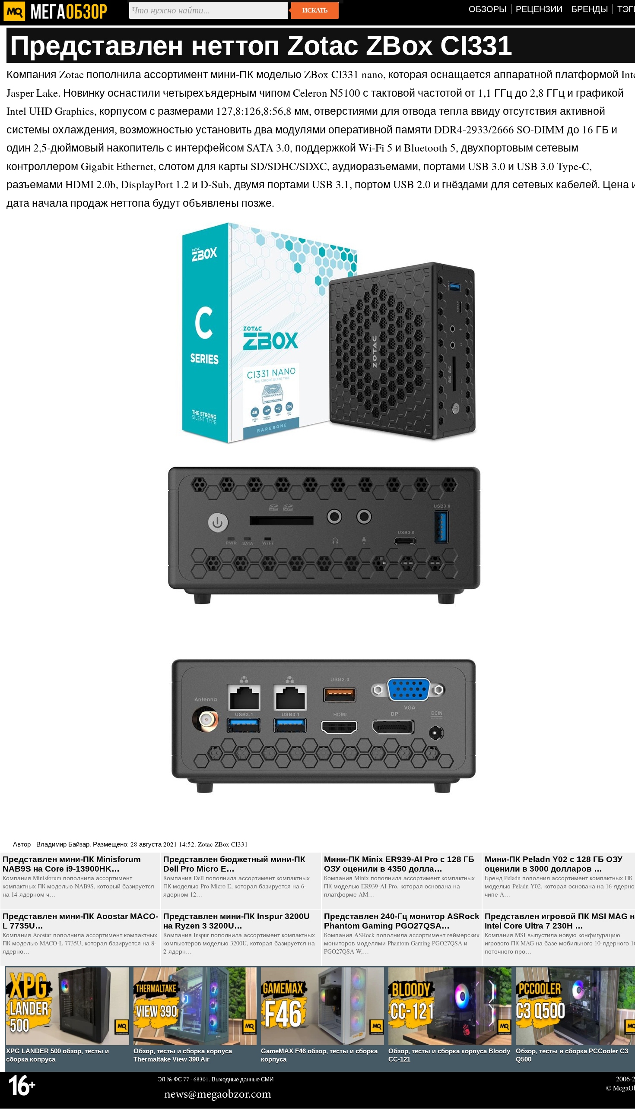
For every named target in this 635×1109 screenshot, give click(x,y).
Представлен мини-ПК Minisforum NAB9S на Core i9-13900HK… (72, 864)
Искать (314, 10)
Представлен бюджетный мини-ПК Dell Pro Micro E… (234, 864)
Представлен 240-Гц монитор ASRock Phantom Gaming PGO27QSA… (401, 921)
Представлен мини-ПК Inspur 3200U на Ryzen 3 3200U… (236, 921)
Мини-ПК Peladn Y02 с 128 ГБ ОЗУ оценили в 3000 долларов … (553, 864)
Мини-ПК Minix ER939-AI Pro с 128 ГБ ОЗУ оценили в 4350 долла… (399, 864)
